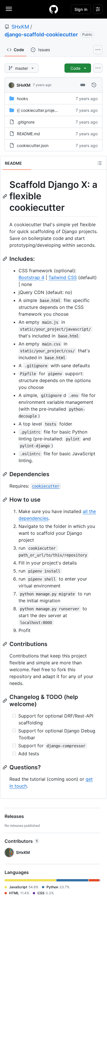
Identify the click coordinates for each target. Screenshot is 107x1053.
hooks (22, 98)
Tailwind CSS (63, 277)
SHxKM (20, 27)
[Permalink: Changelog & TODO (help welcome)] (5, 701)
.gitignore (26, 122)
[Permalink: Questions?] (5, 767)
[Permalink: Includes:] (5, 259)
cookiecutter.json (33, 145)
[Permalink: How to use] (5, 500)
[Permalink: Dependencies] (5, 474)
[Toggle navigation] (9, 9)
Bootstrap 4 (31, 277)
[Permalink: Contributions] (5, 644)
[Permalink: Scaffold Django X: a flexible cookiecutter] (5, 196)
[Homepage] (53, 9)
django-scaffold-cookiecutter (41, 34)
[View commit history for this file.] (94, 85)
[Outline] (99, 163)
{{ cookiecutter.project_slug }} (44, 110)
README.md (28, 133)
